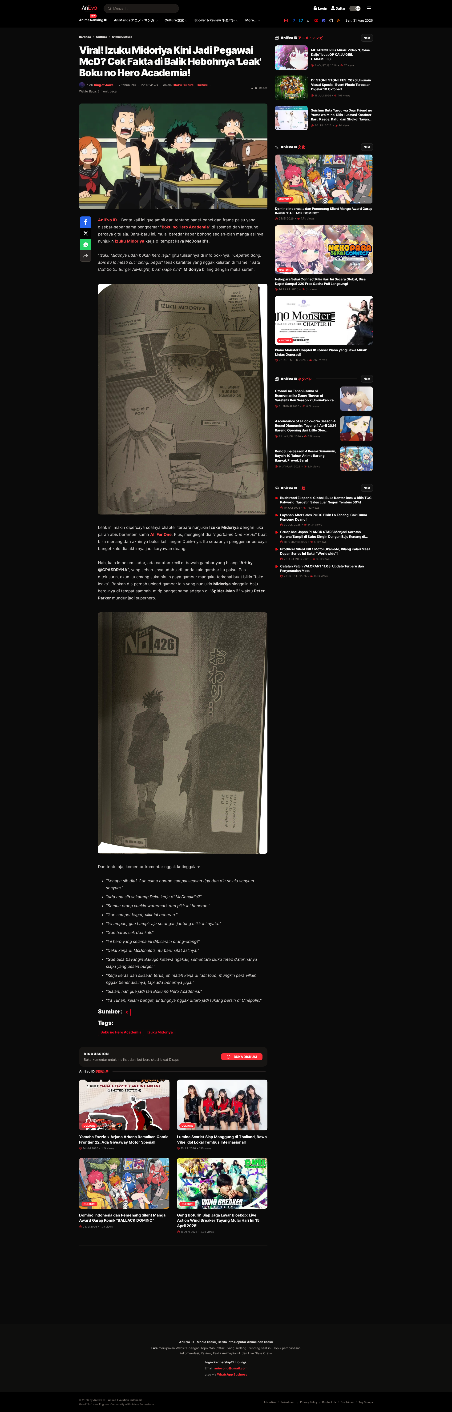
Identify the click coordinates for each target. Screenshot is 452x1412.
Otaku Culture (122, 37)
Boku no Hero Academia (185, 227)
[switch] (355, 8)
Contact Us (329, 1402)
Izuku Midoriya (129, 241)
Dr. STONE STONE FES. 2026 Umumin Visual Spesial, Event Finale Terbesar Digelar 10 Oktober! (341, 84)
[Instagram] (286, 20)
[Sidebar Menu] (369, 8)
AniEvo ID (302, 38)
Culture (101, 37)
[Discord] (324, 20)
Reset (263, 88)
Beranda (85, 37)
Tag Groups (366, 1402)
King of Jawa (103, 85)
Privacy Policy (308, 1402)
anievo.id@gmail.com (230, 1368)
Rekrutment (288, 1402)
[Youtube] (316, 20)
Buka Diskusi (245, 1057)
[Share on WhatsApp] (85, 244)
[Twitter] (301, 20)
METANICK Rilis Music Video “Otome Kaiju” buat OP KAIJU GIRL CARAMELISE (340, 54)
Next (367, 38)
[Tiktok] (309, 20)
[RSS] (339, 20)
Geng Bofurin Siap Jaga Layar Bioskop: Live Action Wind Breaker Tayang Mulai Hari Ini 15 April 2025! (218, 1220)
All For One (161, 534)
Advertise (270, 1402)
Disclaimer (347, 1402)
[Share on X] (85, 233)
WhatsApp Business (232, 1374)
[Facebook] (293, 20)
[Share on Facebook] (85, 222)
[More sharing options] (85, 256)
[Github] (331, 20)
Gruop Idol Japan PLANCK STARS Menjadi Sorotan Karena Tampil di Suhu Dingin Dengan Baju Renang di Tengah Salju (322, 536)
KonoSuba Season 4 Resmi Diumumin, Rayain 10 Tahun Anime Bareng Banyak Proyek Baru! (305, 456)
